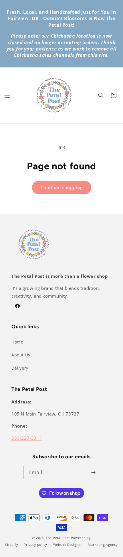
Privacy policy (35, 544)
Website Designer (67, 544)
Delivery (19, 368)
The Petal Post (58, 537)
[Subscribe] (93, 472)
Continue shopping (62, 187)
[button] (7, 95)
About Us (20, 355)
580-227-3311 (26, 438)
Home (17, 342)
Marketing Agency (103, 544)
